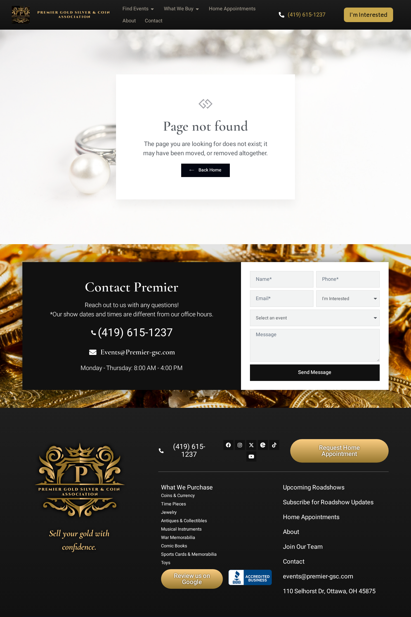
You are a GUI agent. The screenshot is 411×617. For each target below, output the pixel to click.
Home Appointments (311, 517)
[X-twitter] (251, 445)
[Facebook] (228, 445)
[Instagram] (240, 445)
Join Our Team (303, 546)
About (291, 531)
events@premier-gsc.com (318, 576)
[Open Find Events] (152, 9)
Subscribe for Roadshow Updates (328, 502)
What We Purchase (187, 487)
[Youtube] (251, 456)
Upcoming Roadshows (313, 487)
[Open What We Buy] (197, 9)
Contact (293, 561)
